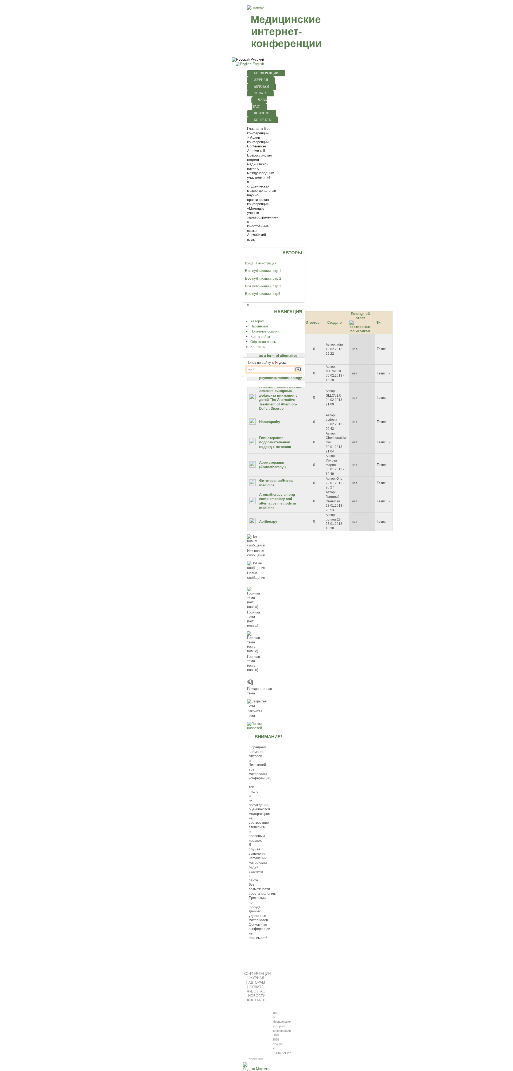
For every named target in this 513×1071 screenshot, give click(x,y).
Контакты (257, 347)
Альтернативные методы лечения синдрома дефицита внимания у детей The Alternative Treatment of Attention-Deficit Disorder (280, 397)
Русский (257, 59)
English (257, 64)
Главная (253, 129)
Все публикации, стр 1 (263, 271)
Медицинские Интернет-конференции (282, 1026)
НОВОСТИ (262, 113)
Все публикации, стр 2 (263, 278)
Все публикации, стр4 (262, 294)
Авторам (257, 321)
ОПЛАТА (260, 93)
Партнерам (259, 326)
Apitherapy (268, 521)
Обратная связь (263, 342)
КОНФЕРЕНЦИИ (266, 73)
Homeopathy (269, 422)
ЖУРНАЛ (261, 80)
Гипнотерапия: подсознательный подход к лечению (275, 442)
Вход (249, 263)
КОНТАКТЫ (262, 120)
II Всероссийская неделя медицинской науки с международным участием (260, 164)
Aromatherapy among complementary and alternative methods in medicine (277, 501)
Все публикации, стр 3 (263, 286)
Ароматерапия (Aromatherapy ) (272, 464)
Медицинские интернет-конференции (286, 31)
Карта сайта (260, 337)
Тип (379, 322)
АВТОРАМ (261, 86)
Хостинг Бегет (257, 1058)
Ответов (312, 322)
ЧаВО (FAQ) (259, 103)
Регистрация (266, 263)
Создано (334, 322)
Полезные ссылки (264, 331)
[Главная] (255, 7)
